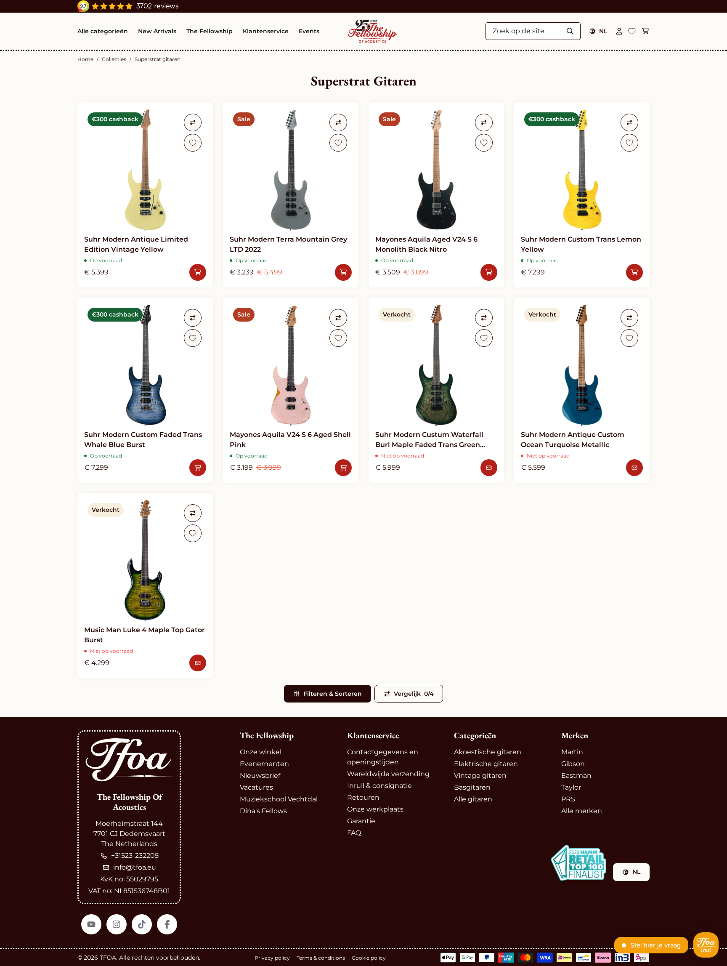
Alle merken (581, 811)
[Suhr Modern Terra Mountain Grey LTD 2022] (290, 194)
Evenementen (264, 764)
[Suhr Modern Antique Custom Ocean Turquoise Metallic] (582, 390)
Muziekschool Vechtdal (279, 799)
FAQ (354, 833)
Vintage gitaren (480, 776)
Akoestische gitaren (487, 752)
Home (85, 59)
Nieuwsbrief (260, 776)
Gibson (573, 764)
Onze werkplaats (375, 809)
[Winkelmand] (645, 31)
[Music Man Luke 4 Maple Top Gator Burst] (145, 585)
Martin (572, 752)
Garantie (361, 821)
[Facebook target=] (167, 924)
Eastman (576, 776)
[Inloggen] (619, 31)
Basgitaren (472, 787)
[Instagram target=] (116, 924)
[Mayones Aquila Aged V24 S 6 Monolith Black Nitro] (436, 194)
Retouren (363, 797)
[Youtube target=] (91, 924)
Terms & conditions (321, 958)
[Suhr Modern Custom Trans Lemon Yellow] (582, 194)
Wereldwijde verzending (388, 774)
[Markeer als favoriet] (192, 142)
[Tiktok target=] (141, 924)
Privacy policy (272, 958)
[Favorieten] (632, 31)
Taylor (571, 787)
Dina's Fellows (263, 811)
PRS (568, 799)
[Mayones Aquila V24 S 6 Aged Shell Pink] (290, 390)
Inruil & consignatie (379, 786)
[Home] (372, 31)
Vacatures (256, 787)
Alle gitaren (473, 799)
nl (603, 31)
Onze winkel (260, 752)
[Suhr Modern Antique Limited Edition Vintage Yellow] (145, 194)
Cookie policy (369, 958)
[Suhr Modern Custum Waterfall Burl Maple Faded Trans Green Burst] (436, 390)
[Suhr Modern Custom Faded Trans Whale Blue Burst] (145, 390)
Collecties (114, 59)
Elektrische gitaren (486, 764)
